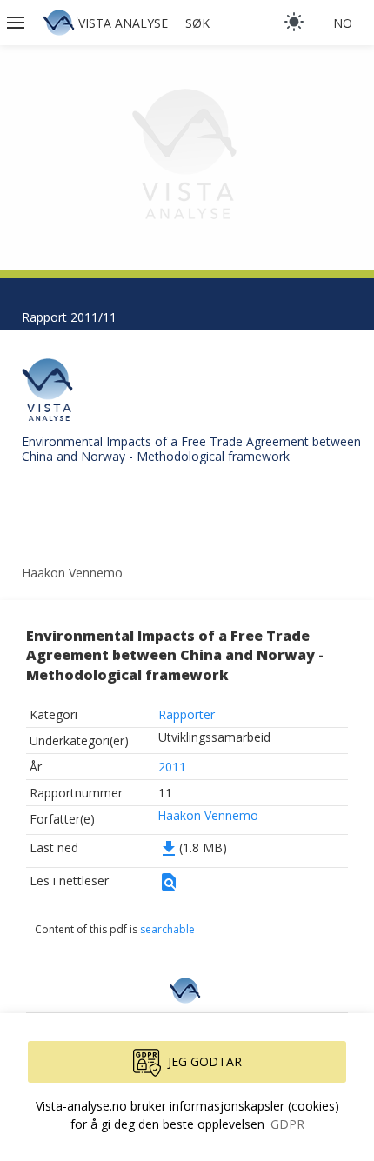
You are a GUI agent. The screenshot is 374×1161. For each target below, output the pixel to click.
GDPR (287, 1124)
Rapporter (186, 714)
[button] (17, 22)
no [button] (342, 23)
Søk (197, 23)
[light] (294, 21)
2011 (172, 766)
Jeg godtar (205, 1061)
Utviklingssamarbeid (214, 737)
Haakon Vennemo (207, 815)
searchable (167, 929)
